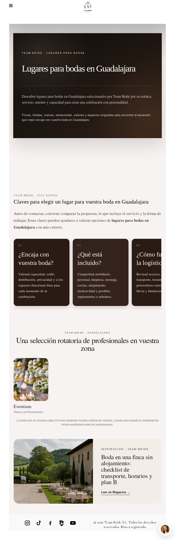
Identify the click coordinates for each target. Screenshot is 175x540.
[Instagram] (27, 523)
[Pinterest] (61, 523)
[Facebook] (50, 523)
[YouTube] (73, 523)
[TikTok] (39, 523)
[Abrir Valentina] (165, 529)
